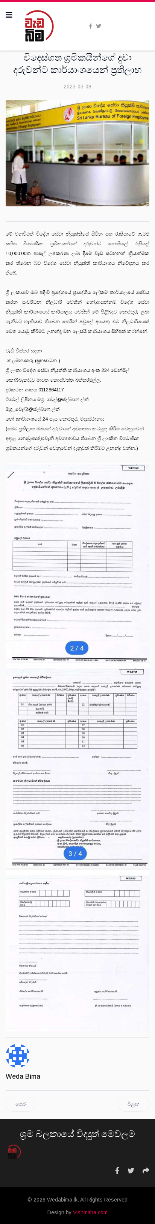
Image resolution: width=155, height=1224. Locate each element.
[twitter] (98, 26)
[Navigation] (9, 14)
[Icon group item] (117, 1171)
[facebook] (90, 26)
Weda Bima (23, 1076)
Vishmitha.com (90, 1212)
